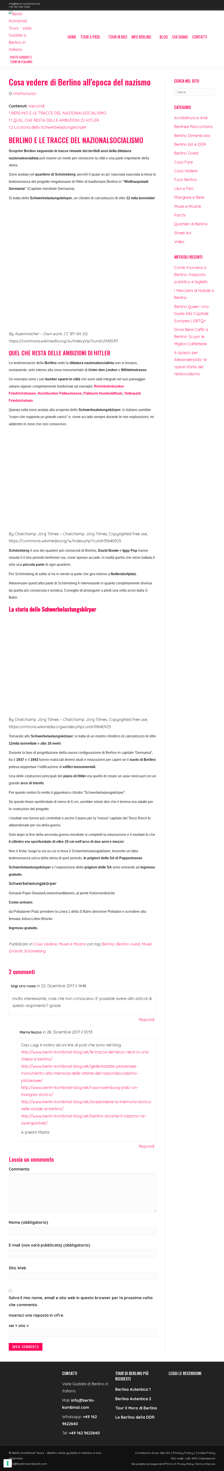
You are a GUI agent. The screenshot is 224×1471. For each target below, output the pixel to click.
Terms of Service (205, 1464)
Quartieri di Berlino (191, 223)
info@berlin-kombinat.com (24, 3)
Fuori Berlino (185, 179)
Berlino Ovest (186, 153)
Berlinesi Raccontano (193, 126)
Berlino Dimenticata (192, 135)
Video (179, 241)
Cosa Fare (183, 162)
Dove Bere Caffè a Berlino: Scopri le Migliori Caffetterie (191, 336)
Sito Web (17, 1267)
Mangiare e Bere (189, 197)
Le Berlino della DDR (134, 1417)
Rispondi (146, 1019)
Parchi (180, 215)
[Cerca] (212, 37)
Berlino (108, 943)
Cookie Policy (205, 1453)
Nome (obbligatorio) (28, 1222)
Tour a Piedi (90, 37)
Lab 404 (191, 1458)
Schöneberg (35, 950)
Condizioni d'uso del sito (152, 1453)
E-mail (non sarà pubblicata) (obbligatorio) (49, 1245)
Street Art (182, 232)
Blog (164, 37)
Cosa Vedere (45, 943)
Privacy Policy (183, 1453)
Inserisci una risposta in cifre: (36, 1315)
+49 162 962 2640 (19, 6)
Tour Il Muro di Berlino (136, 1408)
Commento (19, 1169)
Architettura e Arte (191, 117)
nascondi (36, 106)
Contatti (199, 37)
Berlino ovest (128, 943)
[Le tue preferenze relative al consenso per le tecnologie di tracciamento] (8, 1463)
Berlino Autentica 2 (133, 1398)
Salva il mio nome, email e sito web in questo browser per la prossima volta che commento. (80, 1301)
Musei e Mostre (72, 943)
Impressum (207, 1458)
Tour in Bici (117, 37)
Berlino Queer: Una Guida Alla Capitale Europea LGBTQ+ (191, 313)
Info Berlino (141, 37)
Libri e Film (184, 188)
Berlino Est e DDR (190, 144)
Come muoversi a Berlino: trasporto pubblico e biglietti (190, 274)
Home (72, 37)
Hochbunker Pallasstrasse (60, 393)
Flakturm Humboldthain (102, 393)
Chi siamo (180, 37)
